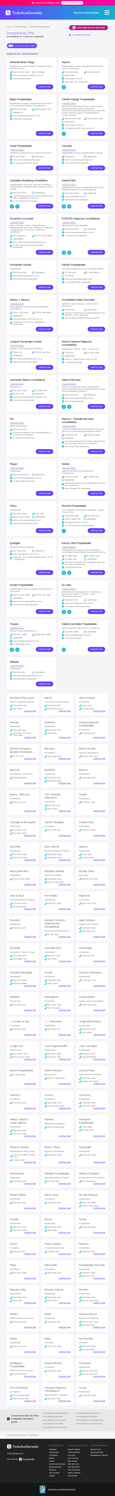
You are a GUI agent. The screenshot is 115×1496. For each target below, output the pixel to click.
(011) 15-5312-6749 (21, 475)
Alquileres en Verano (99, 1455)
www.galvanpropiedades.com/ (78, 279)
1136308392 (40, 272)
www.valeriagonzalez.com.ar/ (78, 635)
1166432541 (39, 156)
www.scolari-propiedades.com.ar (27, 601)
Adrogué (53, 1449)
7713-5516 (69, 353)
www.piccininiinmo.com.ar (76, 522)
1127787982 (40, 72)
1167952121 (69, 438)
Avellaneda (54, 1452)
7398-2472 (17, 352)
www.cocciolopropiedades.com (79, 160)
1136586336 (70, 480)
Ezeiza (51, 1458)
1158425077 (40, 551)
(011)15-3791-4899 (43, 634)
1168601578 (17, 112)
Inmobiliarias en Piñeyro (87, 1416)
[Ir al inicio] (24, 12)
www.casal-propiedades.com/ (26, 160)
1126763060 (40, 672)
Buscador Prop (97, 1452)
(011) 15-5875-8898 (43, 236)
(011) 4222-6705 (20, 390)
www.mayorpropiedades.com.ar (27, 478)
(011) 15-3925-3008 (21, 517)
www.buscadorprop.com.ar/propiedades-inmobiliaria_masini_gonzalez (85, 314)
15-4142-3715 (18, 394)
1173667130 (91, 229)
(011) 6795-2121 (71, 435)
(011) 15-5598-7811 (72, 519)
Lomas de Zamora (57, 1464)
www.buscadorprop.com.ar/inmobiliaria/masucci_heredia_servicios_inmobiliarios (85, 442)
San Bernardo (74, 1467)
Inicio (9, 27)
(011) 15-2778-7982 (21, 72)
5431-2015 (39, 514)
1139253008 (40, 517)
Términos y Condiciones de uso (61, 1489)
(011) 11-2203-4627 (20, 312)
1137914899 (17, 638)
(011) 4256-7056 (72, 516)
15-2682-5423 (93, 556)
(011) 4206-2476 (20, 429)
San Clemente (74, 1470)
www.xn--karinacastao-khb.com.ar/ (81, 359)
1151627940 (91, 310)
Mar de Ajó (72, 1461)
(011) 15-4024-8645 (21, 595)
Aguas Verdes (74, 1449)
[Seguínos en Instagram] (64, 87)
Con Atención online (24, 45)
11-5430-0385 (19, 156)
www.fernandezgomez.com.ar (26, 276)
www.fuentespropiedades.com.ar (79, 232)
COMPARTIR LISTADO (81, 35)
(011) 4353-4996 (20, 514)
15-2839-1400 (71, 559)
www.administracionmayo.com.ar (28, 75)
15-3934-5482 (71, 556)
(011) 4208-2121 (19, 236)
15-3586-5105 (41, 390)
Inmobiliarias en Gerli (53, 1416)
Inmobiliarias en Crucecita (55, 1427)
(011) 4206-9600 (72, 229)
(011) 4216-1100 (93, 516)
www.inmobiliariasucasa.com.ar (79, 603)
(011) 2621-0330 (93, 435)
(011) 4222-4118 (71, 477)
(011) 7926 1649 (19, 551)
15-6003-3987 (93, 353)
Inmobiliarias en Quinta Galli (89, 1423)
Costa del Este (74, 1452)
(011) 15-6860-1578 (43, 109)
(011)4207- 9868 (20, 634)
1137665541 (17, 355)
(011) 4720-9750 (72, 395)
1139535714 (91, 395)
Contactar (45, 87)
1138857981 (91, 193)
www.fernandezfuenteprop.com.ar (27, 359)
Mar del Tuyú (73, 1464)
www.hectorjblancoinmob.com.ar (27, 319)
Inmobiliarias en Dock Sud (88, 1413)
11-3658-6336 (93, 477)
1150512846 (91, 632)
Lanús (51, 1461)
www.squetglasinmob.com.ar (26, 554)
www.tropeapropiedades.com (26, 641)
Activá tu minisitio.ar (72, 3)
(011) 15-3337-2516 (43, 595)
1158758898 (18, 239)
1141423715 (39, 394)
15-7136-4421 (70, 272)
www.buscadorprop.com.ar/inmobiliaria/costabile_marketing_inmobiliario (33, 197)
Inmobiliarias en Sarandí (54, 1420)
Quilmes (52, 1470)
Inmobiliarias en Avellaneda (56, 1413)
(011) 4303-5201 (93, 72)
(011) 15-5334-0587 (95, 118)
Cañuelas (53, 1455)
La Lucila (71, 1455)
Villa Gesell (72, 1476)
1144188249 (17, 316)
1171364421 (69, 276)
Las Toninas (73, 1458)
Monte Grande (55, 1467)
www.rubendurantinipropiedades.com (29, 242)
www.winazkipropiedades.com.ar (27, 675)
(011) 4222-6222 (19, 193)
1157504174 (69, 310)
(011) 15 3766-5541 (42, 352)
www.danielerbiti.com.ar (75, 196)
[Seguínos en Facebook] (12, 206)
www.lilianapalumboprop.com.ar (79, 398)
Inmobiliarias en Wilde (53, 1423)
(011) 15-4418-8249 (43, 312)
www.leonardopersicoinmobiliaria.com (30, 397)
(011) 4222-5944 (20, 109)
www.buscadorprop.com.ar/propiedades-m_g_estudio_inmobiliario (33, 434)
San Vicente (54, 1473)
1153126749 (39, 475)
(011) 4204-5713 (71, 600)
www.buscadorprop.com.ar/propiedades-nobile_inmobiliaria (85, 484)
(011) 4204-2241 (19, 272)
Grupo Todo (96, 1449)
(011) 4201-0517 (19, 672)
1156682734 (70, 156)
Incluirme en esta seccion (91, 28)
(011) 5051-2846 (71, 632)
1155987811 (91, 519)
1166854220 (40, 193)
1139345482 (92, 559)
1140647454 (92, 600)
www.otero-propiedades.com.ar (27, 520)
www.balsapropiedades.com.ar (27, 116)
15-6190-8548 (93, 272)
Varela (52, 1476)
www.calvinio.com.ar (74, 125)
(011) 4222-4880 (72, 193)
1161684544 (69, 122)
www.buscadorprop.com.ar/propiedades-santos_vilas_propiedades (85, 563)
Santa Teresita (74, 1473)
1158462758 (70, 356)
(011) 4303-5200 (72, 72)
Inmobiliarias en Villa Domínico (90, 1420)
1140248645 (18, 598)
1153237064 (69, 75)
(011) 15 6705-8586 (73, 118)
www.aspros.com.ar (73, 78)
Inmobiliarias (20, 27)
